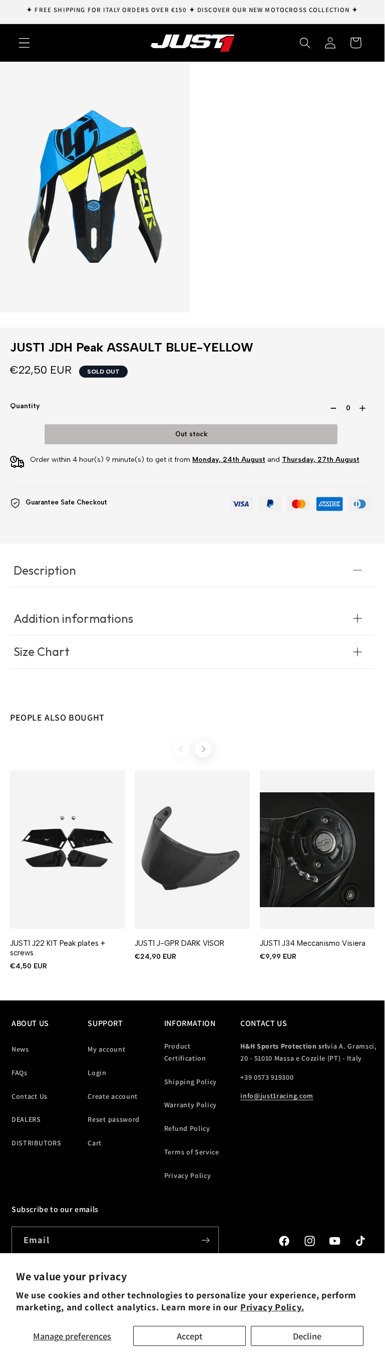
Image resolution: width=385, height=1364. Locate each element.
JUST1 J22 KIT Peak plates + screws (57, 948)
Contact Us (30, 1096)
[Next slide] (203, 749)
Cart (95, 1142)
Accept (189, 1336)
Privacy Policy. (272, 1307)
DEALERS (26, 1119)
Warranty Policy (190, 1104)
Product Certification (185, 1052)
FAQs (20, 1072)
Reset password (114, 1119)
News (20, 1049)
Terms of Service (191, 1151)
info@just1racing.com (276, 1095)
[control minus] (331, 408)
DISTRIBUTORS (36, 1142)
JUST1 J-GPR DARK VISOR (179, 943)
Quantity (25, 406)
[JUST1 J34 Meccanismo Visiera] (317, 849)
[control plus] (364, 408)
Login (97, 1072)
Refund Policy (187, 1128)
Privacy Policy (187, 1175)
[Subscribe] (205, 1240)
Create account (113, 1096)
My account (106, 1049)
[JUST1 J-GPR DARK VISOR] (192, 849)
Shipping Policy (190, 1081)
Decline (307, 1336)
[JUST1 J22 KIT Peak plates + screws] (67, 849)
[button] (24, 43)
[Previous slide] (181, 749)
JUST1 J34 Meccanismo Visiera (312, 943)
